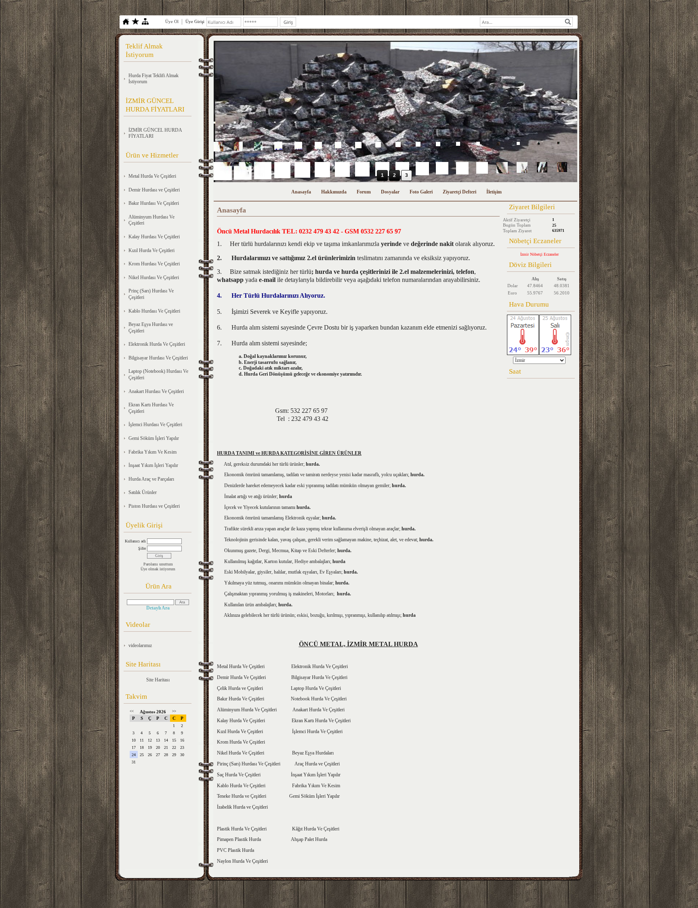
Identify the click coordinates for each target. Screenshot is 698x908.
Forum (364, 192)
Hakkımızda (334, 192)
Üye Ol (172, 21)
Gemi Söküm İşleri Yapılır (153, 438)
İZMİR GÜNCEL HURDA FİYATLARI (155, 133)
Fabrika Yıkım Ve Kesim (152, 452)
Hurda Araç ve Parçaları (151, 479)
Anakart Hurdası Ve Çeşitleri (156, 391)
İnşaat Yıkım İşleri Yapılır (153, 465)
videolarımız (140, 645)
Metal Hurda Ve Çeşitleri (152, 176)
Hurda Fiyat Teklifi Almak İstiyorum (153, 79)
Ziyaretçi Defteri (459, 192)
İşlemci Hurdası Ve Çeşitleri (155, 424)
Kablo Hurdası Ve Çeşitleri (154, 311)
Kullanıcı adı (135, 541)
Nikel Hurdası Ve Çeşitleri (153, 277)
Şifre (142, 548)
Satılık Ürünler (142, 492)
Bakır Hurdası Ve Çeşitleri (153, 203)
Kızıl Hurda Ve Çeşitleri (151, 250)
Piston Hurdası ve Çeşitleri (154, 506)
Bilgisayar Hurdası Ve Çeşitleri (158, 358)
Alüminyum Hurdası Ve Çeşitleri (151, 220)
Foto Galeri (421, 192)
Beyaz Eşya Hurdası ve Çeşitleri (150, 328)
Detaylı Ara (158, 608)
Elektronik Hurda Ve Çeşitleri (156, 344)
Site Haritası (158, 680)
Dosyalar (390, 192)
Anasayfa (301, 192)
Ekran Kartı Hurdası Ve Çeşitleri (151, 408)
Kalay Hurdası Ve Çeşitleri (154, 237)
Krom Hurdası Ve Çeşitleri (154, 264)
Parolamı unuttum (158, 564)
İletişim (494, 192)
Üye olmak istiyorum (158, 569)
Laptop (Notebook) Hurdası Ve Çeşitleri (158, 374)
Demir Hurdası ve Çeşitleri (154, 190)
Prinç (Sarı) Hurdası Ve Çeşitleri (151, 294)
